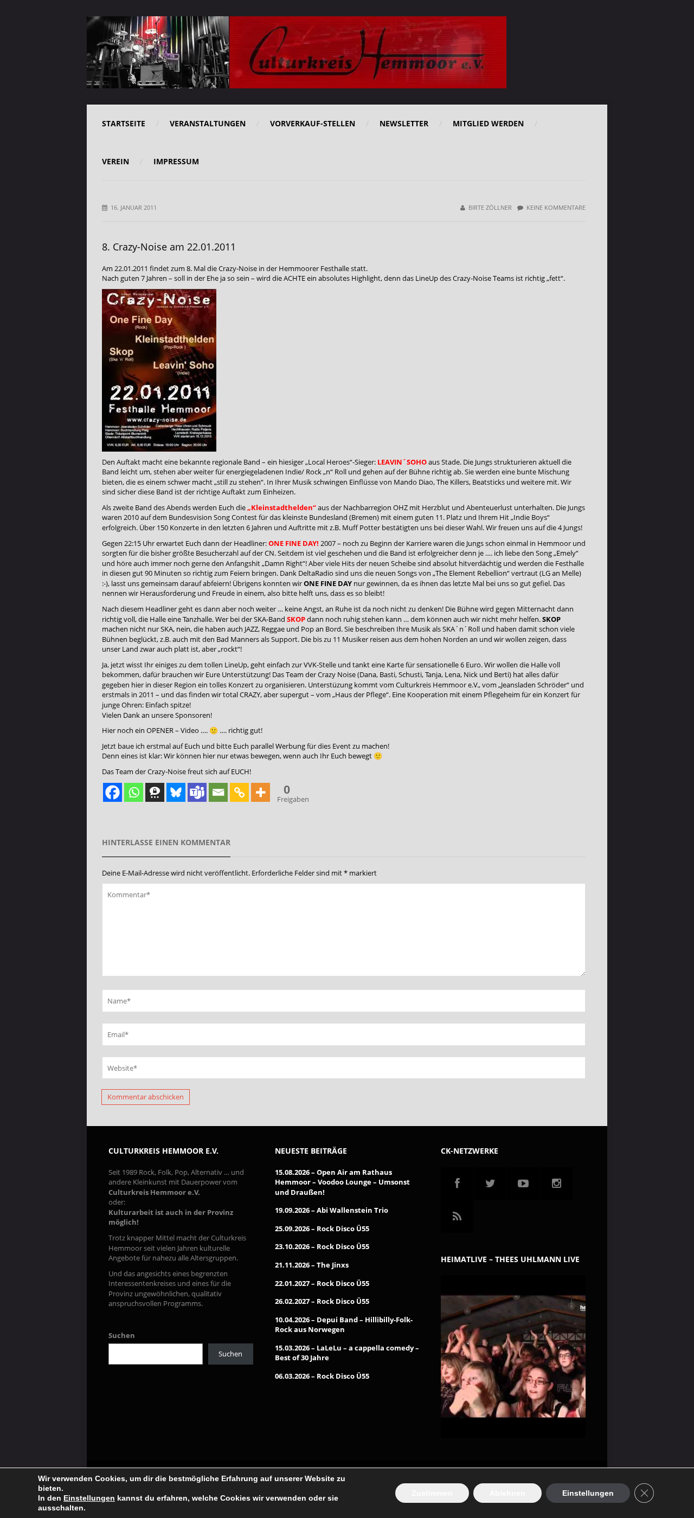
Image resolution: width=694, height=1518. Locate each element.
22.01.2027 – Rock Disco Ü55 (322, 1283)
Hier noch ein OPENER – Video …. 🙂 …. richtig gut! (182, 730)
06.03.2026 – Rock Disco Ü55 (322, 1376)
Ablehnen (507, 1493)
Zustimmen (432, 1493)
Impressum (176, 161)
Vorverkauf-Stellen (312, 123)
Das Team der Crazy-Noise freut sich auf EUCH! (176, 771)
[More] (260, 792)
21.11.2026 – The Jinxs (312, 1265)
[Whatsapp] (133, 792)
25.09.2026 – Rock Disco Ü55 (322, 1228)
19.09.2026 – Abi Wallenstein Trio (331, 1210)
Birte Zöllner (490, 207)
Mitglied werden (488, 123)
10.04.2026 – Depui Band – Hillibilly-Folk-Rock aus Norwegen (344, 1325)
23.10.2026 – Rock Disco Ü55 (322, 1246)
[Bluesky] (175, 792)
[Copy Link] (239, 792)
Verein (115, 161)
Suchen (121, 1335)
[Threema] (154, 792)
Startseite (123, 123)
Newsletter (404, 123)
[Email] (218, 792)
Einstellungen (89, 1498)
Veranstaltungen (208, 123)
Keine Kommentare (556, 207)
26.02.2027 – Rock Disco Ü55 (322, 1301)
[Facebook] (112, 792)
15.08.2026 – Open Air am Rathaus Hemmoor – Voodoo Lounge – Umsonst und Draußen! (342, 1182)
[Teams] (197, 792)
